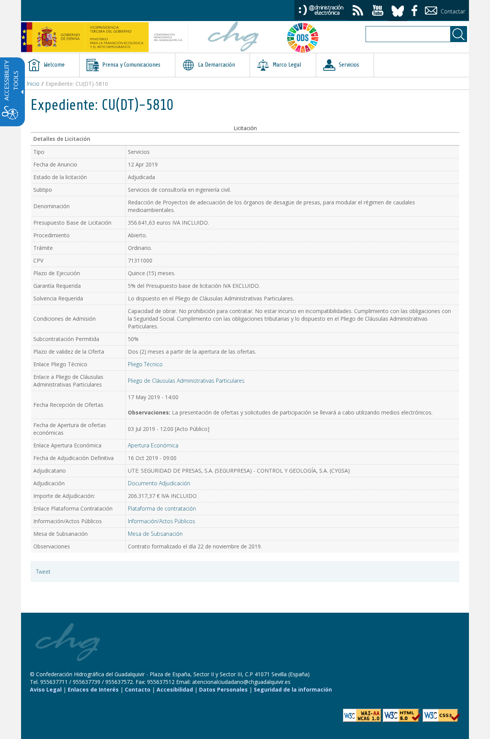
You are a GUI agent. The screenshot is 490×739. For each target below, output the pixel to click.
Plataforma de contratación (162, 508)
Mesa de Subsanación (155, 533)
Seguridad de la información (293, 689)
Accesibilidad (175, 689)
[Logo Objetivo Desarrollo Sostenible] (306, 37)
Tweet (43, 571)
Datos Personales (223, 689)
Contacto (137, 689)
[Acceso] (321, 9)
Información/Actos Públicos (161, 521)
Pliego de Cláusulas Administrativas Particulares (186, 380)
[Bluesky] (398, 9)
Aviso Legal (46, 689)
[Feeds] (358, 11)
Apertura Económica (153, 445)
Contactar (452, 11)
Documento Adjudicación (159, 483)
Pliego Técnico (145, 364)
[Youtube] (378, 11)
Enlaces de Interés (93, 689)
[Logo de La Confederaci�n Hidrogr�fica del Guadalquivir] (233, 37)
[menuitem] (50, 65)
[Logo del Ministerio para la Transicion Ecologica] (104, 37)
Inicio (33, 83)
